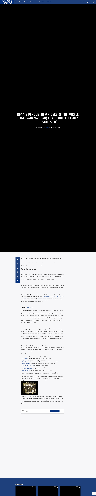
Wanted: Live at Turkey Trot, (28, 393)
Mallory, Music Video (26, 398)
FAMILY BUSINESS (30, 335)
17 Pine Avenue (25, 386)
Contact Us (49, 2)
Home (17, 2)
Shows (32, 2)
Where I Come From (26, 390)
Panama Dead (34, 306)
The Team (27, 2)
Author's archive (55, 439)
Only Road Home (50, 323)
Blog (37, 2)
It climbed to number (41, 326)
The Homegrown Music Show (48, 123)
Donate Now (42, 2)
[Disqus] (42, 458)
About (21, 2)
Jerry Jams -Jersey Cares (27, 396)
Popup (89, 2)
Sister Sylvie (45, 141)
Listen (82, 2)
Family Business (25, 385)
